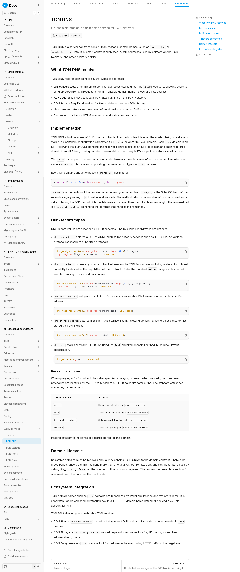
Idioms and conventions (17, 199)
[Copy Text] (186, 183)
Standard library (16, 243)
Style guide (10, 533)
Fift (5, 512)
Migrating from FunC (15, 230)
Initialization (10, 307)
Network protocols (14, 422)
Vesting (10, 159)
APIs (115, 3)
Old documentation (18, 556)
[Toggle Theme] (36, 566)
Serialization (10, 347)
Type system (11, 211)
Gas (6, 295)
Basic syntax (10, 192)
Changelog (10, 236)
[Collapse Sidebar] (38, 5)
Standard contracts (14, 102)
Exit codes (9, 313)
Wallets (10, 115)
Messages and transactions (18, 359)
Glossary (8, 497)
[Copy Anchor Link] (100, 70)
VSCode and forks (14, 90)
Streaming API (11, 63)
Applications (97, 3)
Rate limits (9, 38)
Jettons (12, 146)
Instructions (10, 270)
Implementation (66, 128)
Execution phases (13, 384)
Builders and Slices (14, 276)
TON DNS (11, 441)
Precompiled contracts (16, 479)
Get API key (10, 44)
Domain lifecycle (67, 451)
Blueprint (13, 171)
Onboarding (58, 3)
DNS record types (68, 220)
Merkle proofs (11, 466)
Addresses (10, 353)
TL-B (6, 340)
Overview (9, 25)
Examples (9, 205)
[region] (120, 182)
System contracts (13, 472)
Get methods (11, 320)
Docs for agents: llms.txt (20, 550)
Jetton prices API (13, 31)
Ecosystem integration (72, 487)
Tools (7, 263)
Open (74, 35)
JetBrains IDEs (11, 83)
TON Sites (11, 460)
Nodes (77, 3)
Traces (7, 397)
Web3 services (12, 428)
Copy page (61, 35)
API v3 (12, 56)
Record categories (65, 371)
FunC (6, 518)
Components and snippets (18, 539)
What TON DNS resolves (74, 69)
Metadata (13, 134)
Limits (7, 410)
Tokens (10, 121)
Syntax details (11, 217)
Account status (12, 378)
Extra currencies (12, 485)
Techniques (10, 165)
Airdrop (12, 140)
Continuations (11, 282)
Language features (14, 224)
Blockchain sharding (15, 403)
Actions (8, 366)
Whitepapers (11, 491)
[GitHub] (5, 566)
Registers (9, 288)
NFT (10, 153)
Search (23, 12)
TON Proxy (12, 453)
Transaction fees (13, 391)
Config (7, 416)
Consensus (10, 372)
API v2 (11, 50)
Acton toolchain (16, 96)
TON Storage (13, 447)
